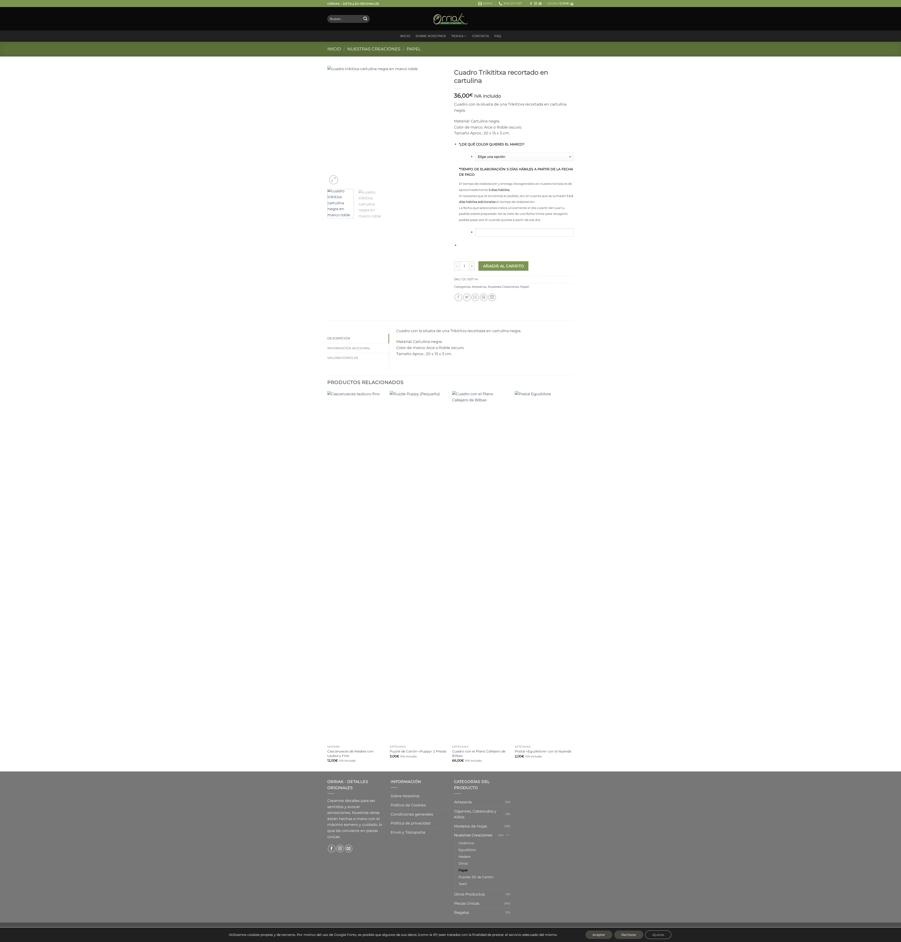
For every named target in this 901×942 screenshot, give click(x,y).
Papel (414, 49)
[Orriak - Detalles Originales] (450, 19)
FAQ (497, 36)
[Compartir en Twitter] (467, 297)
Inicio (405, 36)
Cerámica (466, 843)
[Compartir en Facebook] (458, 297)
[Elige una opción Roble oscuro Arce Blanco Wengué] (524, 157)
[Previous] (335, 126)
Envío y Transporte (408, 832)
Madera (464, 857)
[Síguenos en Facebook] (531, 3)
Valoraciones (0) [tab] (342, 358)
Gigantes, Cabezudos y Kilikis (475, 814)
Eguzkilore (467, 850)
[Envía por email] (475, 297)
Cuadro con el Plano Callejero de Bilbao (478, 753)
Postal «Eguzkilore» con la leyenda (543, 751)
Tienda (457, 36)
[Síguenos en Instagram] (535, 3)
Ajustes (658, 935)
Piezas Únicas (466, 903)
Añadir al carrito (503, 266)
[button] (560, 3)
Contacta (480, 36)
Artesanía (479, 287)
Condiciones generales (412, 814)
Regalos (461, 912)
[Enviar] (365, 19)
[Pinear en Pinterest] (484, 297)
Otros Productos (469, 894)
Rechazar (628, 935)
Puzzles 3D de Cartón (475, 877)
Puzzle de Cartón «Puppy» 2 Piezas (418, 751)
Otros (463, 863)
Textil (462, 884)
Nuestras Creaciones (373, 49)
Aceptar (598, 935)
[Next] (439, 126)
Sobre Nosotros (431, 36)
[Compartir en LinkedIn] (492, 297)
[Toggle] (507, 835)
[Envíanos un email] (540, 3)
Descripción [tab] (338, 338)
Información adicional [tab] (348, 348)
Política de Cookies (408, 805)
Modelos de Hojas (470, 826)
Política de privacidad (411, 823)
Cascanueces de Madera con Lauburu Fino (350, 753)
